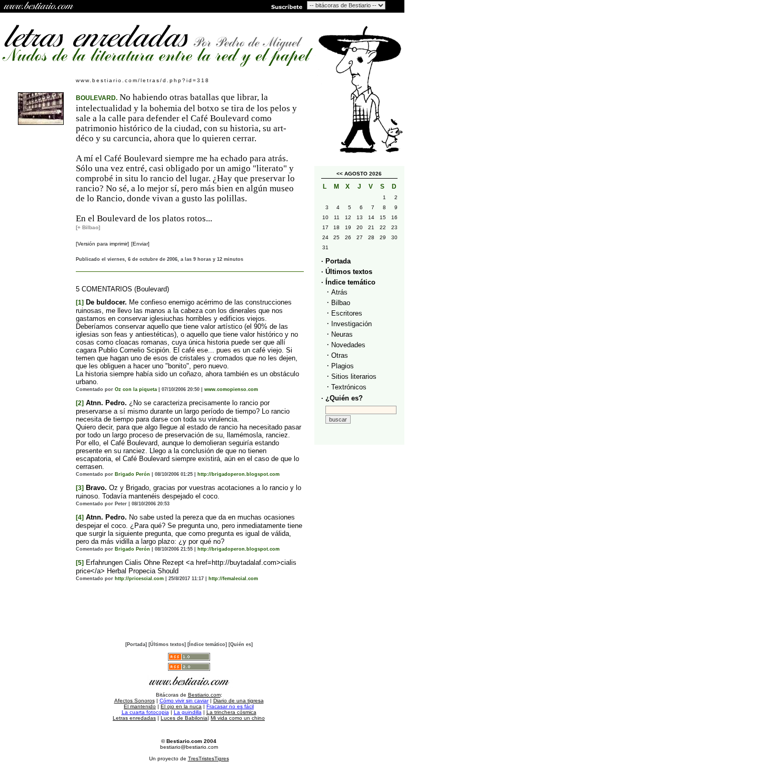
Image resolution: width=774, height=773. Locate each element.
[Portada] (136, 644)
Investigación (351, 324)
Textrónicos (348, 387)
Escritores (346, 313)
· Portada (336, 261)
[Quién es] (241, 644)
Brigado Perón (132, 474)
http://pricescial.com (139, 578)
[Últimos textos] (167, 644)
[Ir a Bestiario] (39, 6)
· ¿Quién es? (342, 398)
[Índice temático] (207, 644)
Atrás (339, 292)
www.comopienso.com (231, 389)
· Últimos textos (346, 272)
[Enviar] (140, 244)
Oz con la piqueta (136, 389)
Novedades (348, 345)
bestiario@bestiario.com (189, 747)
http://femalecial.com (233, 578)
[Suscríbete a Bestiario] (285, 6)
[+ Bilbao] (88, 227)
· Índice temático (348, 282)
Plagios (342, 366)
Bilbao (340, 303)
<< (339, 174)
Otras (339, 355)
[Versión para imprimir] (102, 244)
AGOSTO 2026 (363, 174)
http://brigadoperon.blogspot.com (238, 474)
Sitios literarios (353, 376)
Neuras (342, 334)
